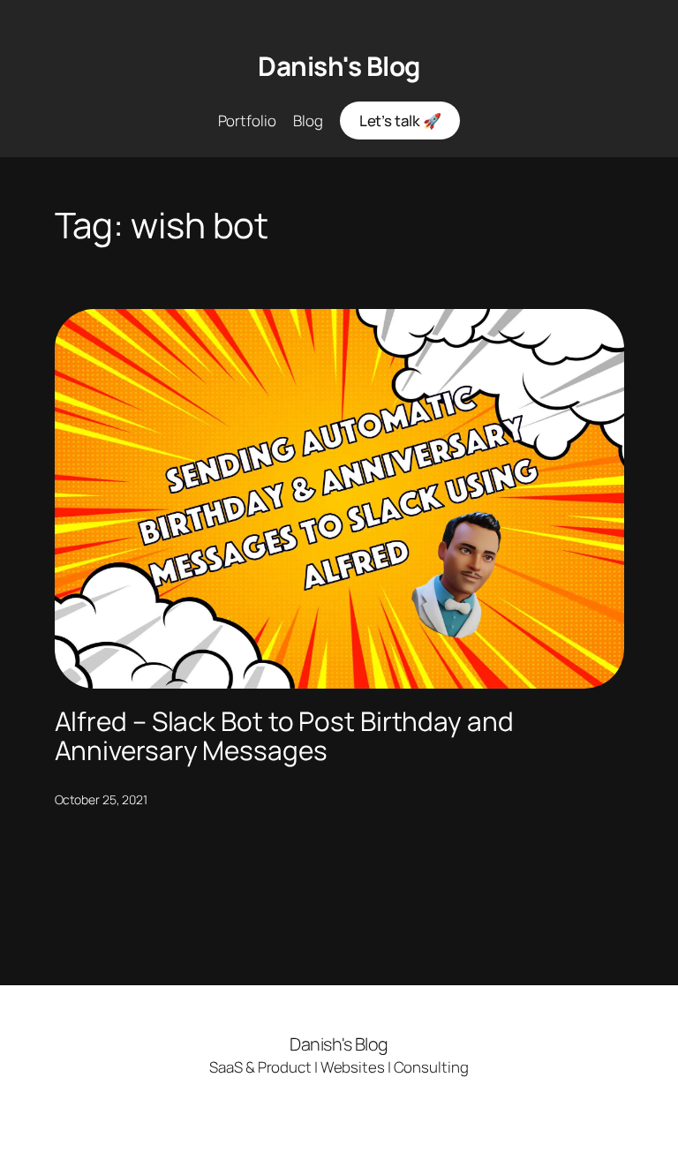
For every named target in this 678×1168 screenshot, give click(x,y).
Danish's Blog (339, 66)
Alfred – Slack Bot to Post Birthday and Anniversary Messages (284, 735)
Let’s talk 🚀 (400, 120)
